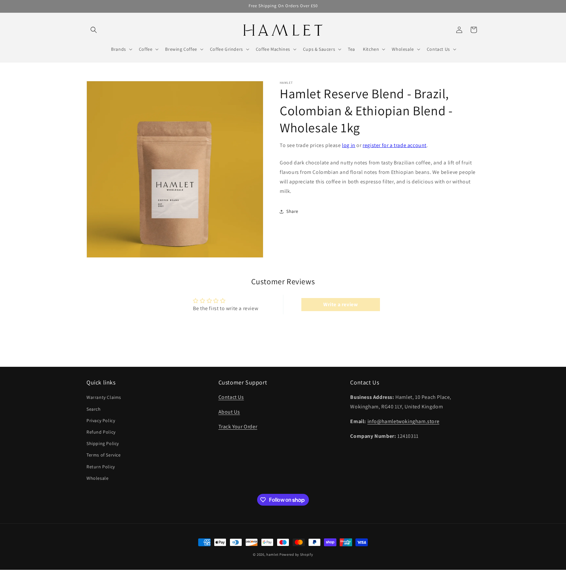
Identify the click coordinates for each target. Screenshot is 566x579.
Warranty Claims (103, 398)
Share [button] (292, 211)
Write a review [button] (340, 304)
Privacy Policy (100, 420)
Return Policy (100, 467)
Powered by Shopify (296, 554)
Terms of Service (103, 455)
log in (348, 145)
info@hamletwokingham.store (404, 421)
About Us (229, 411)
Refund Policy (101, 432)
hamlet (272, 554)
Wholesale (97, 478)
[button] (93, 30)
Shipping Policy (102, 443)
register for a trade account (394, 145)
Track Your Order (237, 426)
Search (93, 409)
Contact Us (231, 397)
